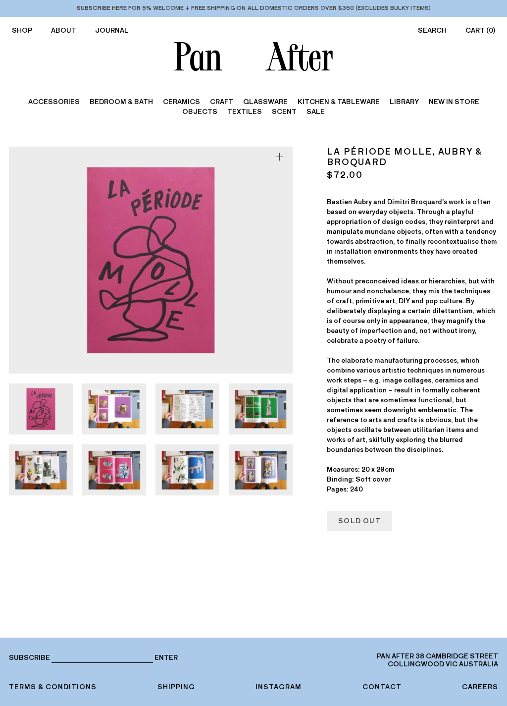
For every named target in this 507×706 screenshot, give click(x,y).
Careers (480, 687)
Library (404, 102)
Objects (199, 112)
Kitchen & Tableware (339, 102)
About (63, 30)
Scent (284, 112)
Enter (166, 658)
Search (432, 30)
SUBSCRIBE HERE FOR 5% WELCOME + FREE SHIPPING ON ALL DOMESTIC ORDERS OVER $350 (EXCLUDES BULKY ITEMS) (254, 7)
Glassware (265, 102)
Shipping (176, 687)
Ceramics (181, 102)
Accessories (54, 102)
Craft (221, 102)
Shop (22, 30)
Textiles (244, 112)
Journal (112, 30)
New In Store (454, 102)
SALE (315, 112)
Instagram (278, 687)
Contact (382, 687)
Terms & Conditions (53, 687)
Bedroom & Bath (121, 102)
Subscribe (29, 657)
